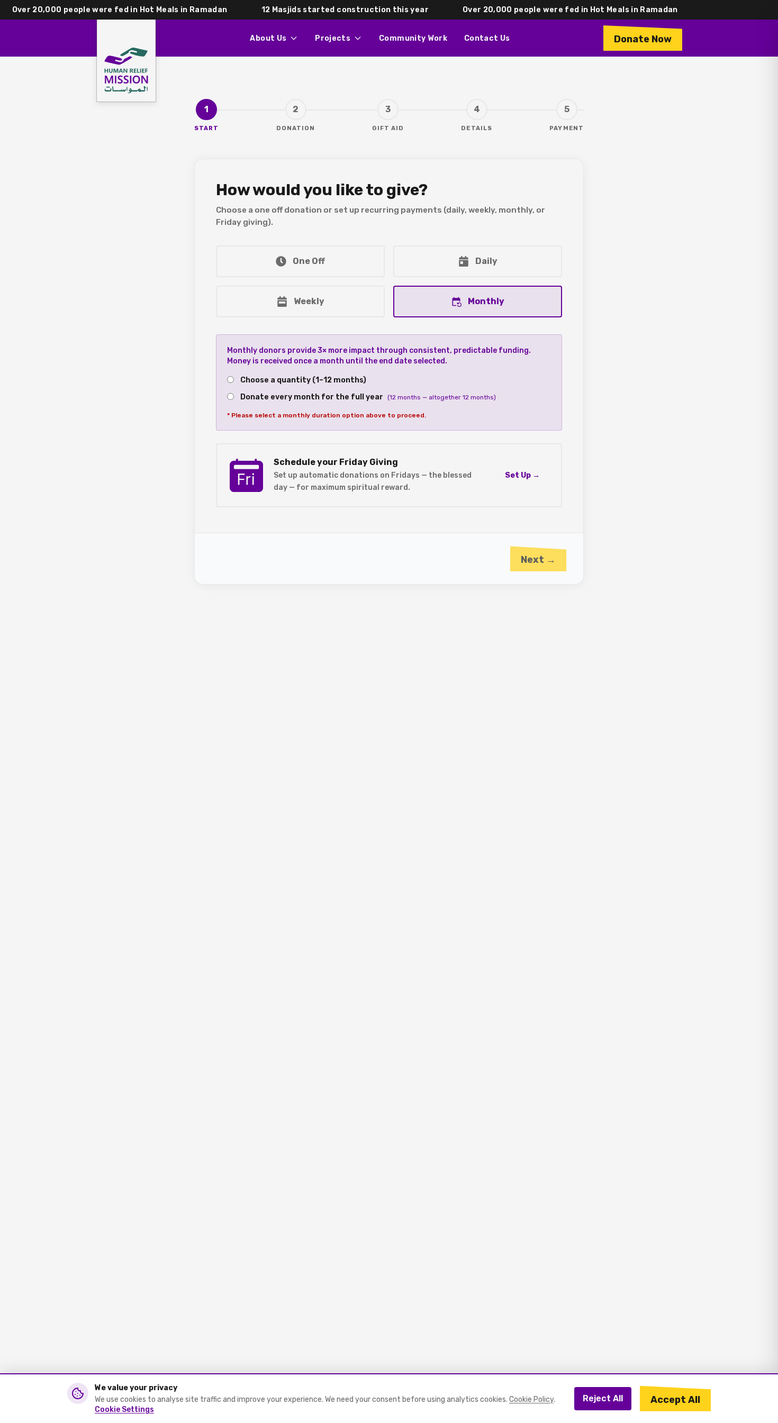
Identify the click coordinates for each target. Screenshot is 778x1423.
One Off (309, 261)
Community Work (413, 38)
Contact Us (487, 38)
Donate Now (643, 39)
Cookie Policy (531, 1399)
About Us (268, 38)
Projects (332, 38)
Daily (486, 261)
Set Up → (522, 475)
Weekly (309, 301)
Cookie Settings (124, 1409)
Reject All (603, 1398)
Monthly (486, 301)
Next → (538, 559)
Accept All (675, 1400)
